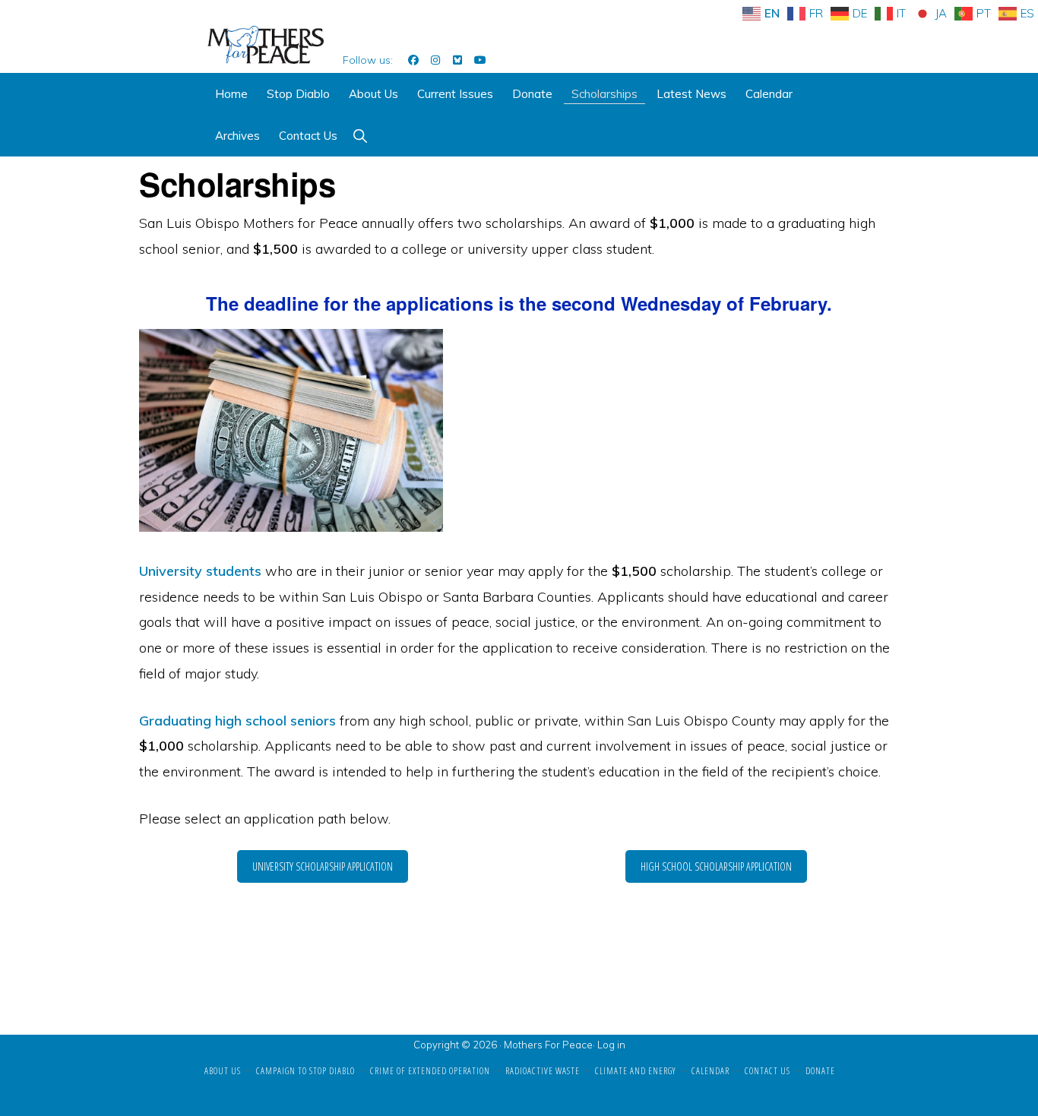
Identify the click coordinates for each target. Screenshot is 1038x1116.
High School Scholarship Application (716, 866)
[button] (360, 135)
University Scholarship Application (322, 866)
